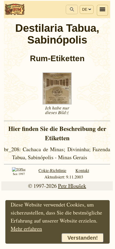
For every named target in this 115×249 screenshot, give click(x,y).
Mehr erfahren (26, 228)
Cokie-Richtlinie (52, 170)
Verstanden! (82, 238)
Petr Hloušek (72, 185)
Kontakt (82, 170)
